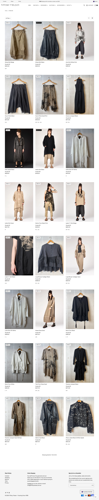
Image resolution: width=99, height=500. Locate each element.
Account (90, 5)
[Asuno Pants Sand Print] (49, 94)
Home (6, 10)
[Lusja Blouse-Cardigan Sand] (80, 255)
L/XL (6, 122)
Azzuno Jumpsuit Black (72, 116)
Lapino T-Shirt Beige (71, 223)
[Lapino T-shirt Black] (19, 255)
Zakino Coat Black (40, 437)
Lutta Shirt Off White (10, 330)
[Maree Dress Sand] (49, 309)
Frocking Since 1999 (23, 495)
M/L (38, 122)
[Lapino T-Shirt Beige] (80, 202)
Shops (12, 1)
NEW (29, 5)
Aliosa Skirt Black (39, 62)
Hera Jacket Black (9, 169)
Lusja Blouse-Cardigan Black (42, 277)
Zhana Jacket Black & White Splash (75, 437)
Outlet (69, 5)
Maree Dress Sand (40, 330)
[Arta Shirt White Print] (80, 41)
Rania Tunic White (9, 384)
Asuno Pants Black (9, 116)
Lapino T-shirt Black (10, 277)
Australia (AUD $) (87, 491)
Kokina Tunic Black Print (41, 223)
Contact (4, 1)
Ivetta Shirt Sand (9, 223)
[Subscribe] (92, 485)
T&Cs (6, 481)
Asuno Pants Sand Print (41, 116)
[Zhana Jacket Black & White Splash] (80, 416)
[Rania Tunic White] (19, 363)
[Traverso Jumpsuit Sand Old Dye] (19, 416)
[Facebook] (5, 493)
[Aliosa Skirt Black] (49, 41)
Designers (44, 5)
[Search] (84, 5)
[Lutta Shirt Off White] (19, 309)
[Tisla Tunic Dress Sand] (49, 363)
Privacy (7, 483)
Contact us (30, 483)
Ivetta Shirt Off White (71, 169)
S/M (6, 68)
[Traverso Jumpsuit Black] (80, 363)
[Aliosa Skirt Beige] (19, 41)
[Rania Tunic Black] (80, 309)
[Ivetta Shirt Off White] (80, 148)
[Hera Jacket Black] (19, 148)
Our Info (35, 5)
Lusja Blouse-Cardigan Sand (73, 277)
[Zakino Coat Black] (49, 416)
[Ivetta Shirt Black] (49, 148)
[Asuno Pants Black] (19, 94)
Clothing (52, 5)
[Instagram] (9, 493)
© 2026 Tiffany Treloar (11, 495)
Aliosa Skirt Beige (9, 62)
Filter (8, 18)
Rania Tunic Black (70, 330)
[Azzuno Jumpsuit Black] (80, 94)
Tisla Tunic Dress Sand (41, 384)
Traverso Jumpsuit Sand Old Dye (13, 437)
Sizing (19, 1)
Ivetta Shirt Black (39, 169)
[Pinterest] (7, 493)
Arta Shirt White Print (71, 62)
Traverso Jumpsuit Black (72, 384)
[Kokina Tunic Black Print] (49, 202)
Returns (7, 479)
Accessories (60, 5)
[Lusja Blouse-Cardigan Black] (49, 255)
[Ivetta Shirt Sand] (19, 202)
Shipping (7, 477)
